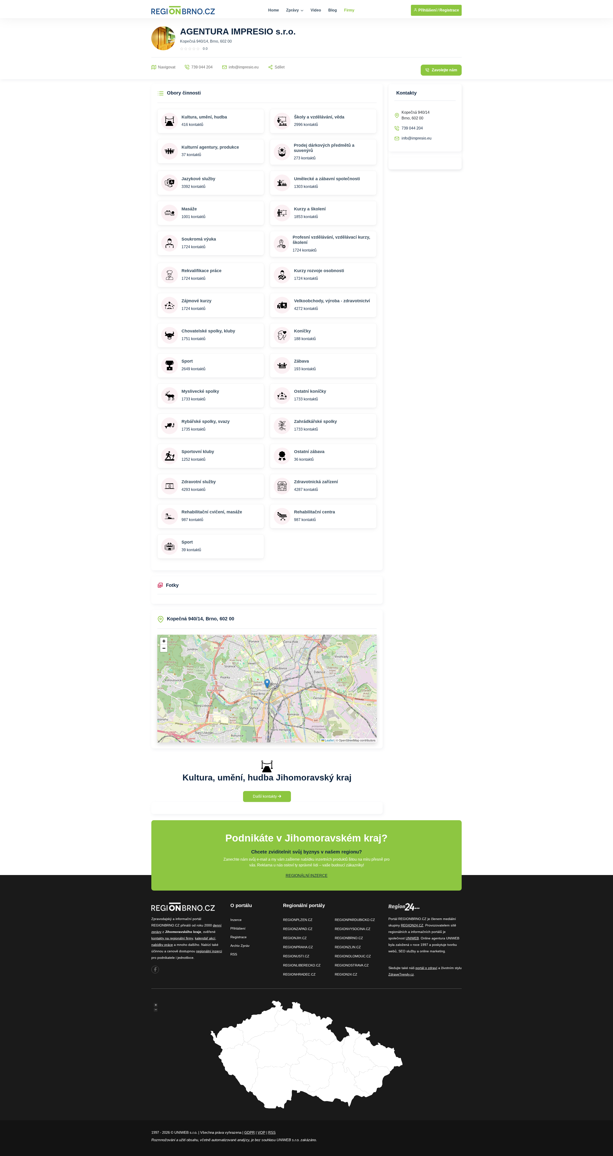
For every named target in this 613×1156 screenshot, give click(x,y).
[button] (267, 684)
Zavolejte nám (444, 70)
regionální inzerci (209, 951)
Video (316, 10)
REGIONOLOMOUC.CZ (353, 956)
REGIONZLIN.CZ (348, 947)
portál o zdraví (426, 968)
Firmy (349, 10)
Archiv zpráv (240, 946)
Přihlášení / (427, 10)
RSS (233, 954)
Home (273, 10)
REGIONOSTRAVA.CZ (352, 965)
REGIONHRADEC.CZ (299, 974)
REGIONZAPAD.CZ (297, 929)
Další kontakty (265, 796)
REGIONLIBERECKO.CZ (302, 965)
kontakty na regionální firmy (172, 938)
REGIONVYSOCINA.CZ (352, 929)
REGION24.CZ (346, 974)
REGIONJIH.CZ (295, 938)
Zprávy (293, 10)
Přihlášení (237, 928)
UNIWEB (412, 938)
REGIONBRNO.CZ (349, 938)
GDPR (249, 1132)
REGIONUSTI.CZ (296, 956)
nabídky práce (162, 945)
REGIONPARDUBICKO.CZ (355, 920)
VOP (261, 1132)
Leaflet (329, 740)
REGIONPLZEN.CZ (297, 920)
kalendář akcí (205, 938)
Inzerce (236, 920)
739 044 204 (412, 128)
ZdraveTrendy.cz (401, 974)
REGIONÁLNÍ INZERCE (307, 876)
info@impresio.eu (416, 138)
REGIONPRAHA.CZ (298, 947)
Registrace (449, 10)
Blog (332, 10)
